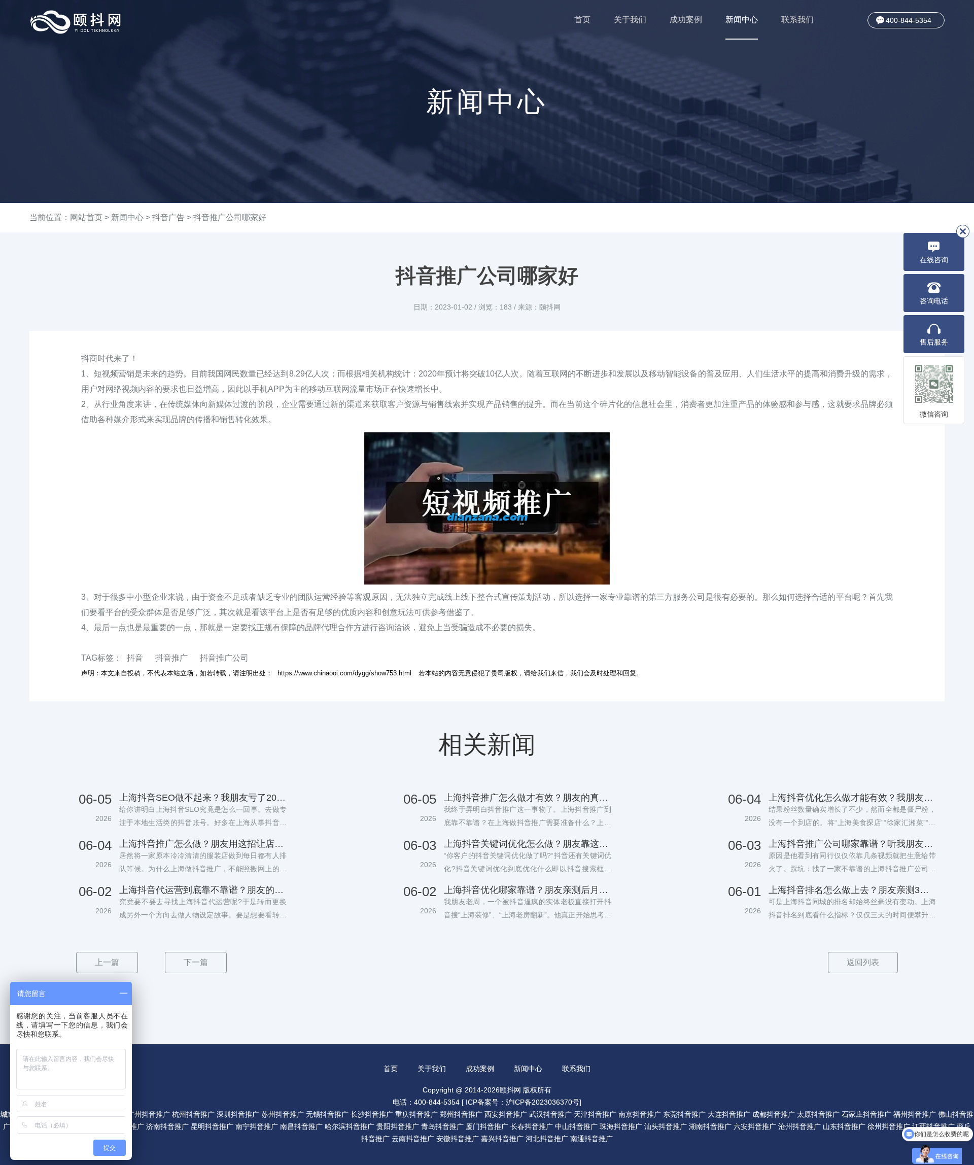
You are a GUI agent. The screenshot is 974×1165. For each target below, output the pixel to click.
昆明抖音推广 (212, 1126)
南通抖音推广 (591, 1139)
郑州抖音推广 (461, 1114)
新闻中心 (741, 19)
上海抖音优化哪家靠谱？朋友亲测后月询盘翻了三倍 (527, 890)
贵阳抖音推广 (397, 1126)
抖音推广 (171, 658)
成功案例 (686, 19)
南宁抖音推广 (256, 1126)
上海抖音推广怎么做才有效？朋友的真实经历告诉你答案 (527, 798)
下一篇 (196, 962)
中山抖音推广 (576, 1126)
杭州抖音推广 (193, 1114)
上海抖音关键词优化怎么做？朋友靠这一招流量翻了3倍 (527, 844)
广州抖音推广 (148, 1114)
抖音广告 (168, 217)
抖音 (135, 658)
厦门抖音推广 (487, 1126)
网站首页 (86, 217)
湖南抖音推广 (710, 1126)
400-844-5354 (908, 20)
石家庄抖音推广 (866, 1114)
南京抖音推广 (639, 1114)
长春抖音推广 (531, 1126)
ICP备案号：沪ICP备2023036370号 (522, 1102)
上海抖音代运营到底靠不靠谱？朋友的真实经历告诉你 (203, 890)
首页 (582, 19)
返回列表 (863, 962)
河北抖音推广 (547, 1139)
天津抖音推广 (595, 1114)
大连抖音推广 (729, 1114)
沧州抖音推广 (799, 1126)
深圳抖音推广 (238, 1114)
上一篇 (107, 962)
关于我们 (630, 19)
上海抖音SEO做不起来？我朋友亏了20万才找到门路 (203, 798)
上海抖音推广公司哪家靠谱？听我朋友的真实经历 (852, 844)
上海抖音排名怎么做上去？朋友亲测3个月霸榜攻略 (852, 890)
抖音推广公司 (224, 658)
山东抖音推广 (844, 1126)
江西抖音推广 (933, 1126)
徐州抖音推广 (888, 1126)
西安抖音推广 (505, 1114)
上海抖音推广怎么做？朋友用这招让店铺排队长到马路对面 (203, 844)
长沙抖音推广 (372, 1114)
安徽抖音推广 (457, 1139)
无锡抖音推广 (327, 1114)
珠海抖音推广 (621, 1126)
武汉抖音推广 (550, 1114)
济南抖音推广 (167, 1126)
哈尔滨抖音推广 (349, 1126)
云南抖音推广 (413, 1139)
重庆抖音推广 (416, 1114)
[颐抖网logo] (76, 22)
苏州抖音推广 (282, 1114)
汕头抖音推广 (665, 1126)
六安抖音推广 (755, 1126)
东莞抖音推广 (684, 1114)
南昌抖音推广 (301, 1126)
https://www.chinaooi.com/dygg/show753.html (344, 673)
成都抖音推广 (773, 1114)
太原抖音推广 (818, 1114)
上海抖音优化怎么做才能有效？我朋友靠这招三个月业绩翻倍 (852, 798)
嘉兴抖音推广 (502, 1139)
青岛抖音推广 (442, 1126)
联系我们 (797, 19)
